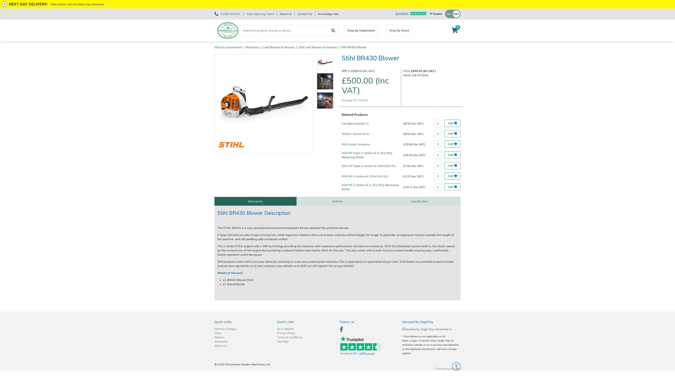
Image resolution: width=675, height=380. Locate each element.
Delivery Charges (225, 329)
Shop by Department (228, 47)
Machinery (252, 47)
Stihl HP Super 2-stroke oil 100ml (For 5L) (369, 166)
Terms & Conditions (289, 337)
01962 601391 (231, 14)
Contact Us (305, 14)
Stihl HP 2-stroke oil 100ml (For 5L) (365, 176)
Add (450, 123)
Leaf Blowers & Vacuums (279, 47)
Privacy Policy (286, 333)
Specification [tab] (419, 201)
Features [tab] (337, 201)
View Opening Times (260, 14)
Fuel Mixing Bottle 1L (355, 123)
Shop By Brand (399, 30)
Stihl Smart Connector (356, 144)
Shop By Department (361, 30)
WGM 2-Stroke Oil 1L (356, 134)
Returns (219, 337)
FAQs (217, 333)
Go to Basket (285, 329)
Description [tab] (255, 201)
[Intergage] (431, 366)
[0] (454, 31)
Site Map (283, 341)
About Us (286, 14)
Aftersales (221, 341)
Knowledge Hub (328, 14)
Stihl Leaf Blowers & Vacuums (317, 47)
